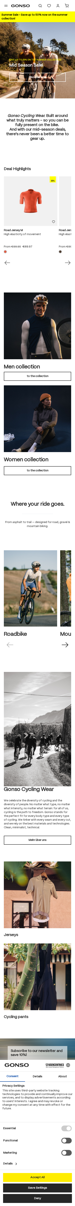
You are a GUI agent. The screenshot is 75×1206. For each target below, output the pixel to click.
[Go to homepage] (20, 6)
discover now (37, 77)
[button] (10, 645)
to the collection (37, 376)
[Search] (40, 6)
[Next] (67, 263)
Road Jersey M (13, 230)
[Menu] (6, 6)
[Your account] (57, 6)
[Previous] (7, 263)
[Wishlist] (49, 6)
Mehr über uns (38, 840)
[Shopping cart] (66, 6)
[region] (37, 216)
